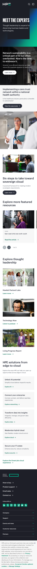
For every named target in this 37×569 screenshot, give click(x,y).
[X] (7, 505)
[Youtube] (22, 505)
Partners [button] (5, 534)
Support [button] (5, 518)
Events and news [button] (8, 523)
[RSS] (25, 505)
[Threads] (15, 505)
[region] (18, 227)
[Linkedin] (4, 505)
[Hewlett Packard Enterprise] (7, 4)
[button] (34, 543)
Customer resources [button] (9, 529)
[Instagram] (11, 505)
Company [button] (6, 513)
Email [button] (7, 491)
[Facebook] (18, 505)
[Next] (9, 247)
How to (7, 483)
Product (9, 487)
